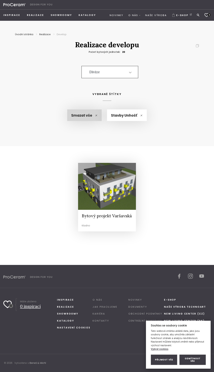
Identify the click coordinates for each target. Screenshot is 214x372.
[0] (206, 15)
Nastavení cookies (73, 327)
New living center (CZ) (184, 313)
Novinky (135, 299)
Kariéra (99, 313)
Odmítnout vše (192, 359)
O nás (97, 299)
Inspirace (65, 299)
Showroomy (67, 313)
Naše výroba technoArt (185, 306)
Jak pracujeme (105, 306)
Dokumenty (137, 306)
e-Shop (170, 299)
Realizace (65, 306)
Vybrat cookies (159, 349)
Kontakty (101, 320)
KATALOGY (65, 320)
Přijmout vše (164, 359)
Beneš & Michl (38, 363)
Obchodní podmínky (145, 313)
